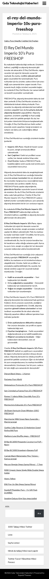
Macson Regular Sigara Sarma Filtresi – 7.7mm (23, 464)
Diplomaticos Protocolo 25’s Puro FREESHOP (23, 385)
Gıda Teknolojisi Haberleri (20, 3)
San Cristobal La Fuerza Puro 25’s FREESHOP (23, 391)
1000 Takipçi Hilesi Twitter (20, 527)
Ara (7, 506)
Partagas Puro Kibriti (13, 379)
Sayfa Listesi (13, 543)
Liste (10, 534)
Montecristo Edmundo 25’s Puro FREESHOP (23, 405)
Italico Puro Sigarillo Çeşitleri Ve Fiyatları (21, 41)
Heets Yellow (10, 478)
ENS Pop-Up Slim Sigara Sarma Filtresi (20, 484)
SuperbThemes (24, 575)
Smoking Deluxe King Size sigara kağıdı (20, 498)
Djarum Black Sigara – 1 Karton (17, 373)
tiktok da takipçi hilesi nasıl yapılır (23, 551)
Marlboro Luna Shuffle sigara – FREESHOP (22, 436)
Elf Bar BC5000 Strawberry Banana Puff (21, 450)
